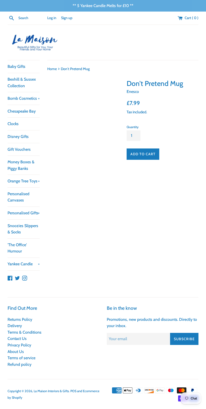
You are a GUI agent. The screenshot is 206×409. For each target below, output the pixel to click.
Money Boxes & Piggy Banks (21, 165)
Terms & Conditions (24, 332)
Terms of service (21, 357)
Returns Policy (20, 319)
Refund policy (19, 364)
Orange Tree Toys (24, 181)
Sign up (66, 18)
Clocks (13, 123)
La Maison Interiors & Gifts (51, 391)
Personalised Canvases (18, 197)
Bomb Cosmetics (24, 98)
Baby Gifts (16, 66)
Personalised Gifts (24, 213)
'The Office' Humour (17, 248)
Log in (51, 18)
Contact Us (17, 338)
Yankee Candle (24, 264)
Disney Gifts (18, 136)
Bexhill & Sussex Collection (22, 82)
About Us (16, 351)
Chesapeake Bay (22, 111)
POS (73, 391)
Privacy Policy (19, 345)
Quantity (133, 127)
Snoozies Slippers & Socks (23, 229)
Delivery (15, 325)
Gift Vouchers (19, 149)
